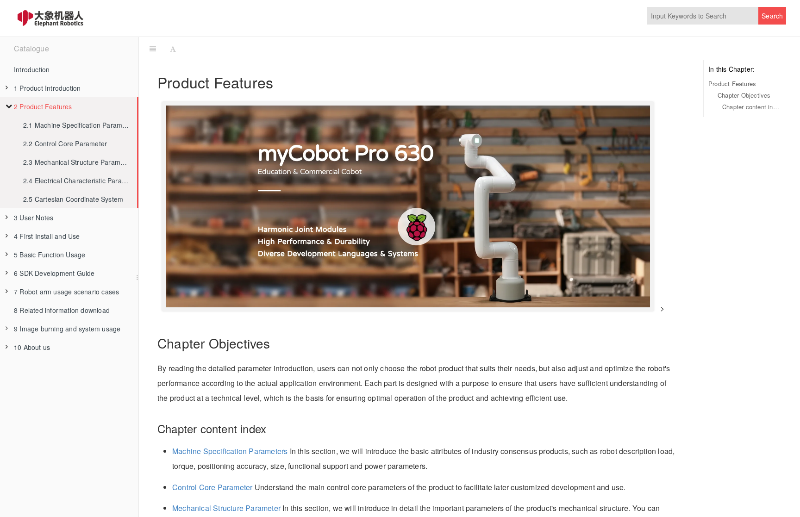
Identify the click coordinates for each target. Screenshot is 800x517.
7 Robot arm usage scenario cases (66, 291)
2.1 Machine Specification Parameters (80, 125)
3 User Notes (33, 217)
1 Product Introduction (47, 88)
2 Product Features (43, 106)
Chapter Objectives (744, 95)
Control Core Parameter (212, 487)
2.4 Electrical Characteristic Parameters (80, 180)
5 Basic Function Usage (49, 254)
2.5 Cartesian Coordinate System (73, 199)
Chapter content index (751, 106)
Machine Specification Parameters (230, 451)
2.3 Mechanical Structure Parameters (79, 162)
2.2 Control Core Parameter (65, 143)
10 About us (32, 347)
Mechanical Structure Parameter (226, 508)
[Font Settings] (173, 48)
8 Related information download (62, 310)
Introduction (32, 69)
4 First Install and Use (47, 236)
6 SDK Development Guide (54, 273)
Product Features (732, 83)
